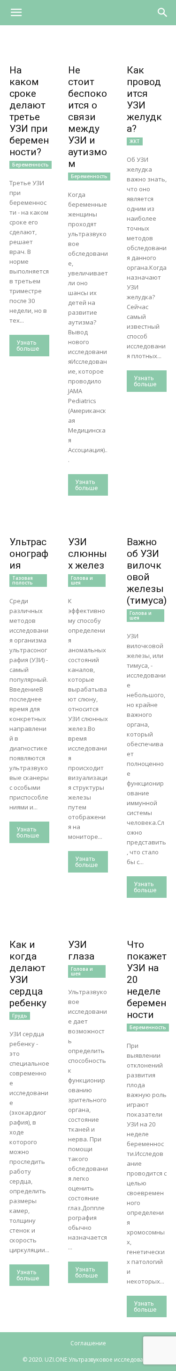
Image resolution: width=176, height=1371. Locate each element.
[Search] (163, 12)
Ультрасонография (28, 553)
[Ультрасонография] (29, 522)
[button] (16, 12)
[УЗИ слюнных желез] (88, 522)
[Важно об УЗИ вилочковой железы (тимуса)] (147, 522)
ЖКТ (135, 141)
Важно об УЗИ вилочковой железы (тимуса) (147, 571)
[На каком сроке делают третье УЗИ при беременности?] (29, 50)
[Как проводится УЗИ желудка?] (147, 50)
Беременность (30, 164)
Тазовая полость (22, 580)
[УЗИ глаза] (88, 925)
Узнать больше (27, 345)
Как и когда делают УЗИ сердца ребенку (27, 974)
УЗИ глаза (81, 950)
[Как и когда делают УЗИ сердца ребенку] (29, 925)
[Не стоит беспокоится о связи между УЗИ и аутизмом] (88, 50)
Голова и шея (82, 580)
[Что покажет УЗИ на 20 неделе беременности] (147, 925)
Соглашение (88, 1343)
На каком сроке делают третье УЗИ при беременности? (29, 111)
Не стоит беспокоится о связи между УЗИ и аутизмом (87, 117)
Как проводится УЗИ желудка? (144, 99)
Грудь (19, 1015)
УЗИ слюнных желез (87, 553)
